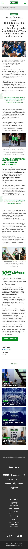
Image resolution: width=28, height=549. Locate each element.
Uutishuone (14, 524)
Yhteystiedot (14, 512)
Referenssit (14, 14)
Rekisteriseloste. (11, 545)
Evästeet (19, 545)
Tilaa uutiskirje (14, 516)
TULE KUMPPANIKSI (10, 339)
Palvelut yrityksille (14, 522)
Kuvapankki (14, 526)
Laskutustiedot (14, 514)
